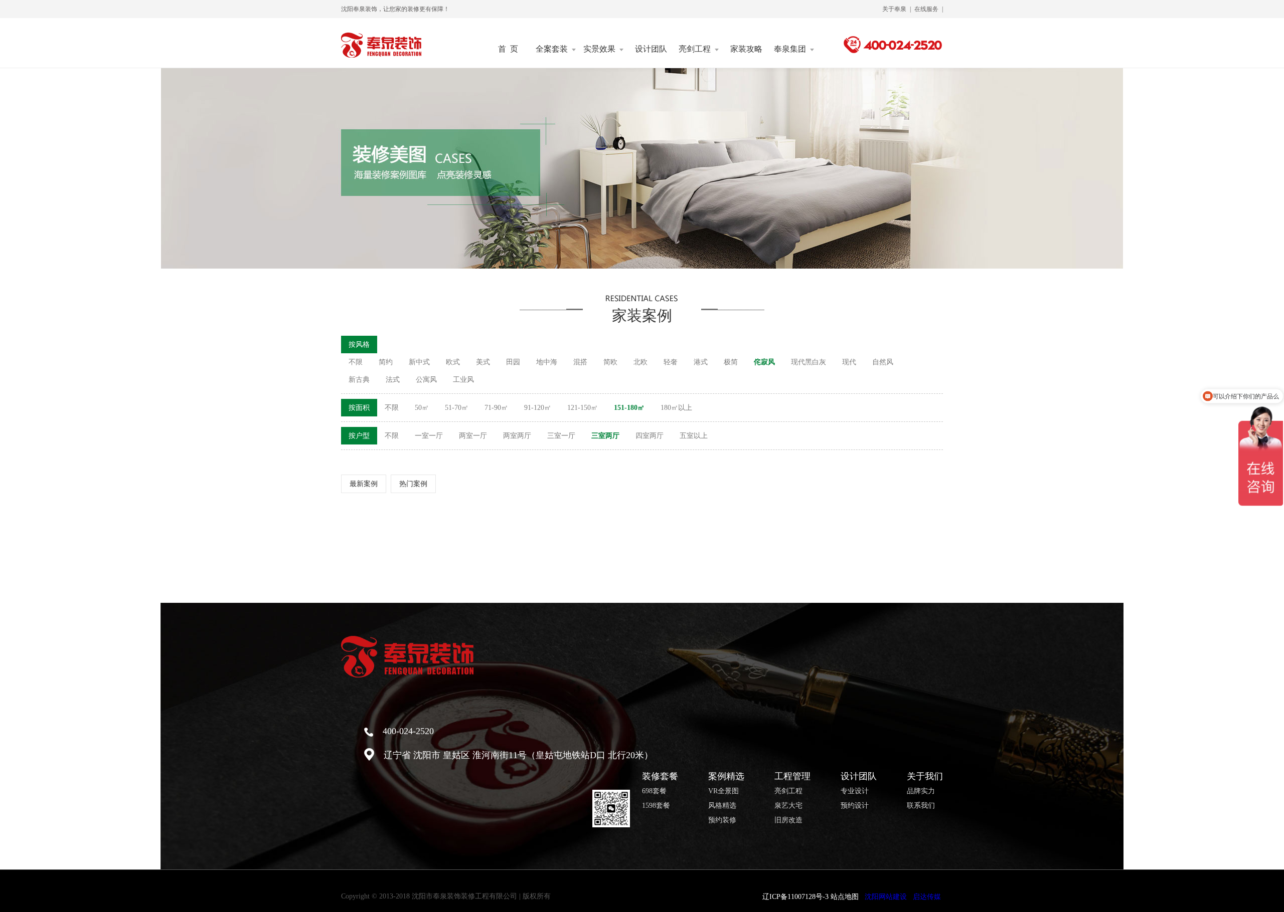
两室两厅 (517, 435)
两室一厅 (473, 435)
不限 (356, 362)
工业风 (463, 379)
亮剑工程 (695, 49)
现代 (849, 362)
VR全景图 (723, 791)
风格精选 (722, 805)
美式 (483, 362)
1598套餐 (656, 805)
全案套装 (552, 49)
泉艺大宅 (788, 805)
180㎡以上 (676, 407)
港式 (701, 362)
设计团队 (651, 49)
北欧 (640, 362)
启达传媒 (927, 896)
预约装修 (722, 820)
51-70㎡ (456, 407)
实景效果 (599, 49)
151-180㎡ (629, 407)
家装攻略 (746, 49)
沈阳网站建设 (886, 896)
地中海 (546, 362)
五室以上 (694, 435)
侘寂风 (764, 362)
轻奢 (671, 362)
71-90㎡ (496, 407)
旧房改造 (788, 820)
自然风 (882, 362)
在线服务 (926, 9)
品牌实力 (921, 791)
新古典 (359, 379)
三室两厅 (605, 435)
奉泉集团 (790, 49)
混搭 (580, 362)
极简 (731, 362)
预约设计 (855, 805)
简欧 (610, 362)
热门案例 (413, 484)
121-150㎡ (582, 407)
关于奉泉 (894, 9)
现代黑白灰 (808, 362)
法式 (393, 379)
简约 (386, 362)
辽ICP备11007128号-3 (795, 896)
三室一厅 (561, 435)
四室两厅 (649, 435)
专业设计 (855, 791)
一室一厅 (429, 435)
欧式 (453, 362)
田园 (513, 362)
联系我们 (921, 805)
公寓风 (426, 379)
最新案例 (364, 484)
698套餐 (654, 791)
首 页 (508, 49)
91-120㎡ (537, 407)
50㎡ (422, 407)
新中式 (419, 362)
